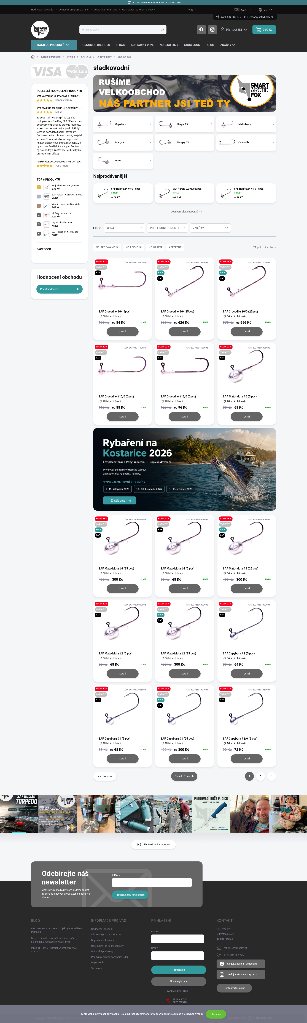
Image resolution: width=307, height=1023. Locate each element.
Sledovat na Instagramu (157, 844)
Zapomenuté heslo (177, 991)
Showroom (97, 968)
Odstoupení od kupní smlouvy (138, 9)
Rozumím (216, 1014)
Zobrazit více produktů (184, 212)
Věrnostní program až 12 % (73, 9)
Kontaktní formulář (234, 988)
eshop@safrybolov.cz (235, 948)
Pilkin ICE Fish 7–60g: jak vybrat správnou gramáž (54, 950)
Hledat (161, 29)
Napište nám (98, 962)
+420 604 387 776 (234, 954)
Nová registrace (178, 981)
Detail (122, 331)
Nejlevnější (134, 247)
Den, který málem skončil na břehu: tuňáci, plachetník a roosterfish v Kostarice (54, 940)
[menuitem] (54, 45)
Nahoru (107, 776)
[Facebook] (201, 29)
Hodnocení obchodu (42, 9)
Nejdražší (155, 247)
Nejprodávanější (107, 247)
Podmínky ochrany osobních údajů (110, 957)
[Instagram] (212, 29)
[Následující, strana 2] (260, 776)
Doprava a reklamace (105, 9)
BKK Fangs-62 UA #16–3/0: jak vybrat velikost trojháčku (56, 930)
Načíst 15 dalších (184, 776)
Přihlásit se (179, 969)
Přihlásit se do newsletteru (130, 894)
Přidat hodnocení (49, 289)
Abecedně (175, 247)
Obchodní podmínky (102, 951)
